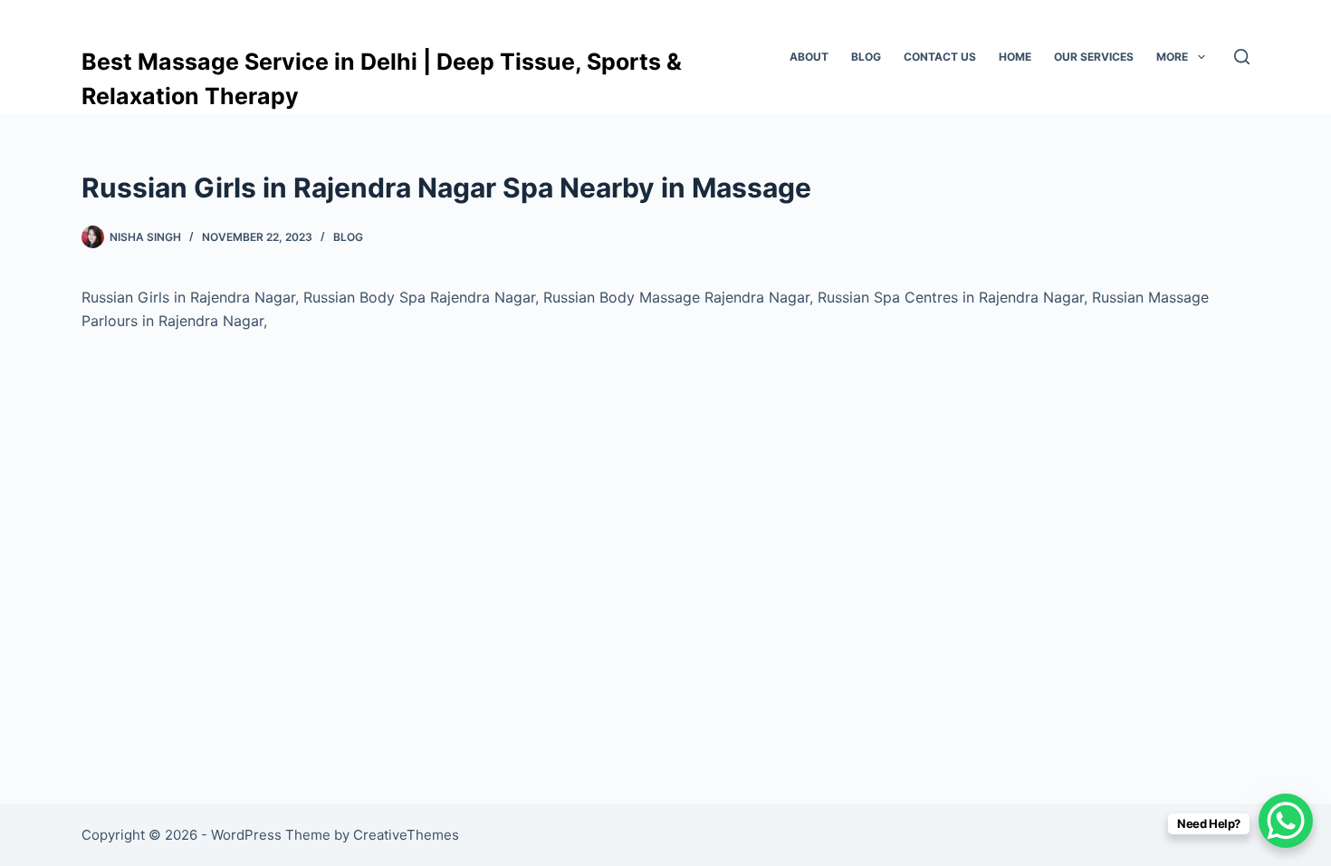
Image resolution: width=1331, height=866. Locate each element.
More (1172, 56)
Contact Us (940, 56)
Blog (866, 56)
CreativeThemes (406, 834)
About (809, 56)
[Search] (1242, 56)
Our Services (1094, 56)
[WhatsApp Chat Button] (1286, 821)
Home (1015, 56)
